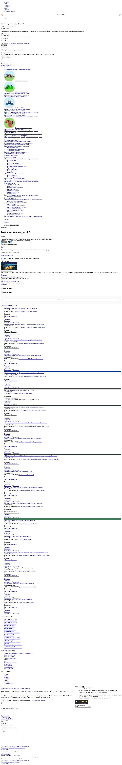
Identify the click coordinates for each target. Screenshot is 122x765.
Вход (5, 18)
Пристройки (10, 172)
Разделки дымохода (12, 189)
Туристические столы (13, 150)
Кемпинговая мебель (23, 95)
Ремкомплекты (11, 160)
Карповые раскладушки (14, 177)
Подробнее (4, 275)
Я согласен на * (16, 746)
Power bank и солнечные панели (33, 134)
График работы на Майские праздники (12, 277)
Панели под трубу (12, 169)
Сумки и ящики (11, 193)
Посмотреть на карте (39, 700)
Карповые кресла (12, 175)
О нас (5, 3)
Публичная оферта (9, 11)
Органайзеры (11, 168)
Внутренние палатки (13, 163)
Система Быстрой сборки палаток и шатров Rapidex (18, 653)
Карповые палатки (21, 96)
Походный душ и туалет (14, 196)
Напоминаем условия (7, 255)
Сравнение (7, 321)
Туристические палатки (22, 92)
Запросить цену (15, 762)
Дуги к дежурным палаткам (15, 210)
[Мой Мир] (6, 242)
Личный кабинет (9, 667)
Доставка (6, 6)
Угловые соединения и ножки (15, 213)
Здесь (2, 258)
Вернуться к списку (6, 260)
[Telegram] (11, 242)
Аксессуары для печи (13, 184)
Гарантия (6, 9)
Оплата (6, 8)
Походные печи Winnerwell (15, 187)
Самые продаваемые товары (9, 305)
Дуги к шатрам (11, 204)
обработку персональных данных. (20, 43)
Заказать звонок (14, 26)
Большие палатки (20, 110)
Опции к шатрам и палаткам (30, 112)
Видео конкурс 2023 (9, 655)
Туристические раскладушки (15, 149)
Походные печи (19, 129)
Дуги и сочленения (22, 135)
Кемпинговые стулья (13, 147)
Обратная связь (5, 716)
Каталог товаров (5, 65)
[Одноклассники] (4, 242)
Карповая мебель (20, 113)
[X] (9, 242)
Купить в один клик (19, 748)
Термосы (13, 132)
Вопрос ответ (8, 664)
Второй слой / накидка (13, 165)
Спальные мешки (20, 115)
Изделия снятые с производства (33, 137)
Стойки (9, 211)
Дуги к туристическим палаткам (16, 207)
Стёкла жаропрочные (13, 192)
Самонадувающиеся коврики (30, 116)
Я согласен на (16, 43)
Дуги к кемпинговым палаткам (16, 205)
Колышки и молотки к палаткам (16, 166)
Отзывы (6, 2)
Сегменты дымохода (13, 190)
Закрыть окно (4, 56)
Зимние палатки (19, 107)
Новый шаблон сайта (7, 271)
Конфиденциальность (10, 662)
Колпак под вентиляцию (14, 162)
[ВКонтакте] (2, 242)
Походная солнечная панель (15, 201)
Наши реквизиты (9, 656)
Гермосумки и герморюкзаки (23, 128)
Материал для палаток (13, 214)
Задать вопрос (8, 665)
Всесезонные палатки (24, 93)
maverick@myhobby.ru (85, 688)
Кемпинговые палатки (21, 81)
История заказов (8, 668)
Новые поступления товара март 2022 (11, 281)
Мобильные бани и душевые (30, 131)
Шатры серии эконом (24, 109)
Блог (5, 661)
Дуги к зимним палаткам (14, 208)
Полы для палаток (12, 171)
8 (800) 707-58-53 (5, 717)
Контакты (7, 5)
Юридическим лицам (10, 658)
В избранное (7, 322)
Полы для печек (11, 186)
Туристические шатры (24, 69)
